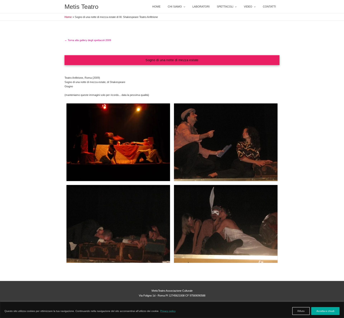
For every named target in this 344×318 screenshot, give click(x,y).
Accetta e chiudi (325, 311)
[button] (176, 6)
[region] (172, 310)
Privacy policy (168, 311)
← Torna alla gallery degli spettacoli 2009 (87, 40)
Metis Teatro (81, 6)
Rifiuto (301, 311)
